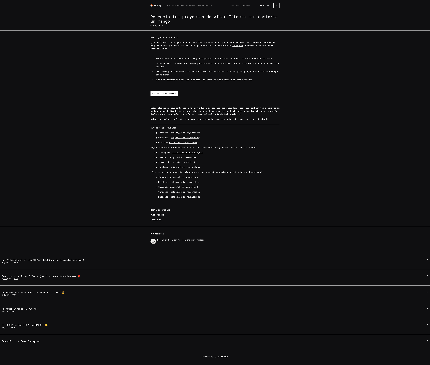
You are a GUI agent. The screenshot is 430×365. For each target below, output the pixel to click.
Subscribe (264, 5)
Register (172, 240)
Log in (160, 240)
